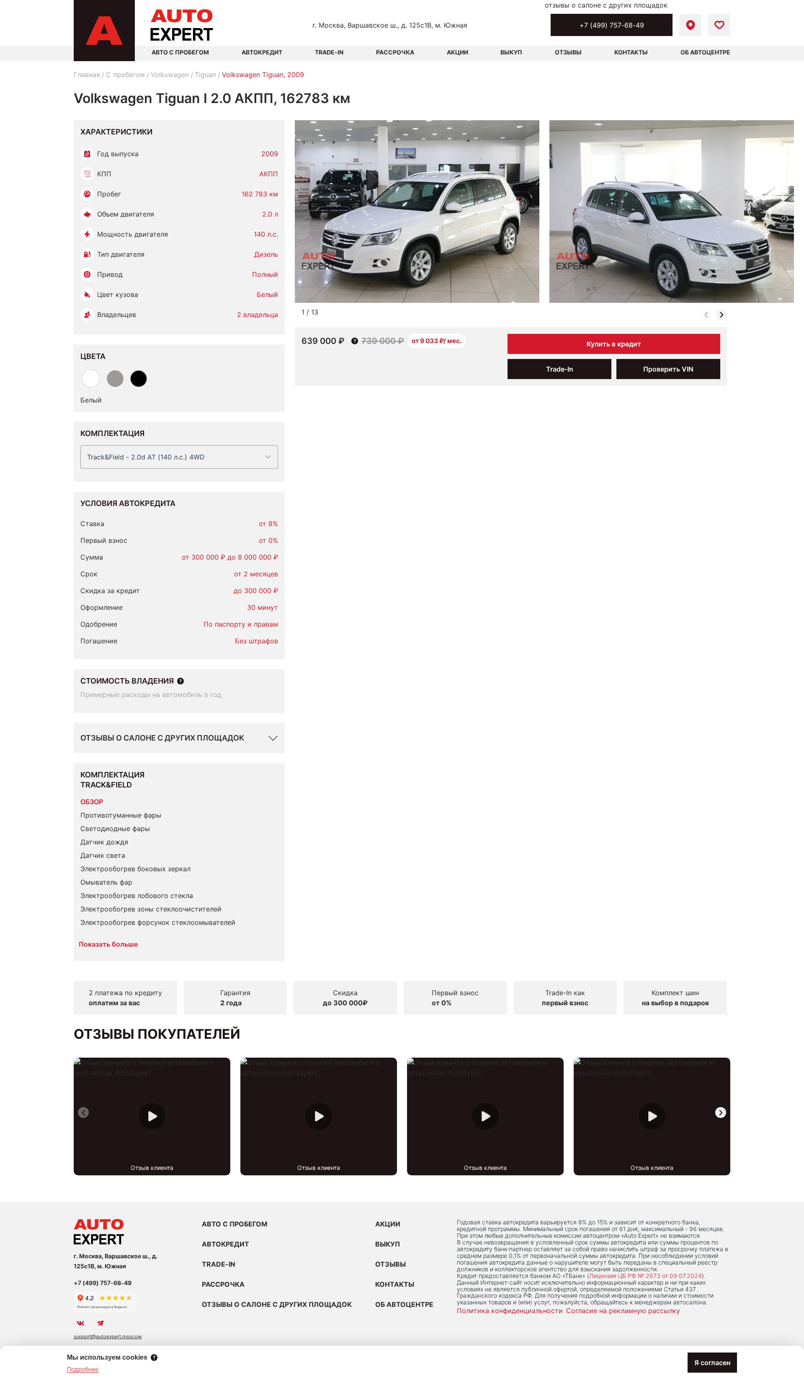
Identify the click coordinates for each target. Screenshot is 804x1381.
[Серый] (115, 378)
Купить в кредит (614, 344)
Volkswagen (170, 74)
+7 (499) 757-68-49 (612, 25)
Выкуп (511, 52)
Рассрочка (395, 52)
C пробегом (125, 74)
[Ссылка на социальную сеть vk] (80, 1323)
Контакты (631, 52)
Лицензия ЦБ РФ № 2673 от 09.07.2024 (645, 1275)
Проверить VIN (668, 369)
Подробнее (82, 1369)
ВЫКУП (387, 1244)
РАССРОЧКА (223, 1284)
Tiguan (205, 74)
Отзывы (568, 52)
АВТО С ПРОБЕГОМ (180, 52)
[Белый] (90, 378)
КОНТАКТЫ (394, 1284)
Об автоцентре (705, 52)
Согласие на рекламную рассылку (623, 1310)
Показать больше (108, 944)
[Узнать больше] (180, 681)
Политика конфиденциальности (510, 1310)
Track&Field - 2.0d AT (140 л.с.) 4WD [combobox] (146, 457)
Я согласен (712, 1362)
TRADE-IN (218, 1264)
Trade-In (329, 52)
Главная (87, 74)
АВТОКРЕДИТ (225, 1244)
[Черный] (138, 378)
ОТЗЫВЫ (390, 1264)
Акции (457, 52)
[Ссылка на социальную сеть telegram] (100, 1323)
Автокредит (262, 52)
